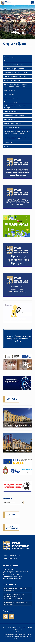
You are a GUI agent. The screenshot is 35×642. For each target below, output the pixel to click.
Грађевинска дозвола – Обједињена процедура (15, 106)
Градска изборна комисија (12, 127)
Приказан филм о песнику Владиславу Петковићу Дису (16, 603)
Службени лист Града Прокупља (14, 69)
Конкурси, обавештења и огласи (14, 115)
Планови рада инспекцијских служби (15, 76)
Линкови (6, 61)
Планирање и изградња (11, 102)
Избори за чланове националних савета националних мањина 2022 (16, 138)
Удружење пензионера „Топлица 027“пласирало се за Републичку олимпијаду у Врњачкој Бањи (14, 596)
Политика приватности (10, 558)
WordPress (14, 635)
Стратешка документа (11, 98)
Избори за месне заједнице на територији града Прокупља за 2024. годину (17, 132)
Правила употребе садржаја (11, 555)
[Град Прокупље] (7, 2)
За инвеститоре (9, 57)
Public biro (17, 638)
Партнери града (9, 94)
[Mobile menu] (32, 2)
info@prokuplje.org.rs (15, 576)
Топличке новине (9, 90)
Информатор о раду (10, 119)
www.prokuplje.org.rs (15, 578)
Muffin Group (9, 636)
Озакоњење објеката (10, 111)
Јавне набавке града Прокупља (13, 65)
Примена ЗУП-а (8, 143)
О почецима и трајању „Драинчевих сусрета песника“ (15, 589)
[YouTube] (19, 632)
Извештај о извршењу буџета (13, 123)
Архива (6, 146)
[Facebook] (16, 632)
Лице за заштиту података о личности (16, 72)
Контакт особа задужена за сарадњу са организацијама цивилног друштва (16, 85)
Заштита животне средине (12, 80)
